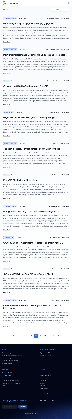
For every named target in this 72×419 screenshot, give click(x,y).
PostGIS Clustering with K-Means (21, 180)
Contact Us (43, 380)
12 (40, 336)
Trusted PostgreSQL (45, 375)
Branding (42, 385)
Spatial (6, 81)
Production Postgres (10, 18)
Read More (6, 42)
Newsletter (43, 383)
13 (45, 336)
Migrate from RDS (45, 353)
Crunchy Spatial (7, 363)
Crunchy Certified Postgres (10, 360)
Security (42, 391)
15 (54, 336)
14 (49, 336)
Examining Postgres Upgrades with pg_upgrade (28, 23)
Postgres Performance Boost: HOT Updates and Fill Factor (34, 54)
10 (31, 336)
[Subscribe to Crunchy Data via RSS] (7, 9)
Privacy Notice (44, 388)
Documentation (6, 375)
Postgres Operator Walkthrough (11, 383)
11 (36, 336)
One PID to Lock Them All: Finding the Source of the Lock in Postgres (33, 307)
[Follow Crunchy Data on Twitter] (4, 9)
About (41, 373)
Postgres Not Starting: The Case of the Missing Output (31, 211)
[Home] (10, 3)
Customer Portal (7, 373)
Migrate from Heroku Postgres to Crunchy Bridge (29, 117)
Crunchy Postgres (7, 353)
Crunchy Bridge (8, 112)
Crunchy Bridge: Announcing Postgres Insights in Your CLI (33, 242)
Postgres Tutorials (7, 378)
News (41, 378)
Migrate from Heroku (46, 355)
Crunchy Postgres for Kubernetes (12, 355)
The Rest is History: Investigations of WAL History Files (31, 148)
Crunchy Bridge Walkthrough (10, 380)
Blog (3, 385)
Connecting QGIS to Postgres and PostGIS (25, 86)
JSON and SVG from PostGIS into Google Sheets (28, 274)
